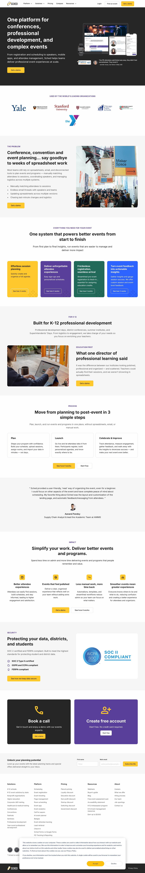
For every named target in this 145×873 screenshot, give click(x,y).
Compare (59, 3)
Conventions (11, 812)
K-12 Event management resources (97, 810)
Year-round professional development (16, 826)
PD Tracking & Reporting (43, 835)
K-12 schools (11, 789)
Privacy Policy (133, 868)
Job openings (120, 802)
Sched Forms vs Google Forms (45, 832)
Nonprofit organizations (16, 796)
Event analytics (39, 809)
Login (99, 4)
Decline (113, 864)
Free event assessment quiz (98, 799)
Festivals (10, 815)
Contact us (119, 806)
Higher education (13, 799)
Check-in (37, 829)
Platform (26, 3)
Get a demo (127, 4)
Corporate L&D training (15, 802)
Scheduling (38, 789)
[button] (28, 3)
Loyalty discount (67, 792)
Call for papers (39, 812)
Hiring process (120, 796)
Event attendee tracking (43, 822)
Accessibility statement (96, 802)
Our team (118, 799)
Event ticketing (39, 796)
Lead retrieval (39, 825)
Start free (84, 466)
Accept (95, 864)
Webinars (91, 789)
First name (80, 759)
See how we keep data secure (23, 678)
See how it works (19, 291)
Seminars (10, 819)
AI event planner (40, 815)
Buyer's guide (93, 792)
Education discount (68, 796)
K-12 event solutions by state (18, 792)
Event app (38, 806)
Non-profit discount (68, 799)
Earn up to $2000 (94, 814)
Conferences (12, 809)
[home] (12, 4)
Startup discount (67, 802)
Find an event (112, 4)
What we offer (120, 792)
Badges (37, 819)
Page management (41, 799)
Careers (117, 789)
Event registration (40, 792)
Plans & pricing (66, 789)
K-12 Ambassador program (98, 806)
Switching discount (68, 806)
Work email (103, 759)
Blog (89, 796)
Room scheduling (40, 802)
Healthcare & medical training (18, 806)
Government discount (69, 809)
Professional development (16, 822)
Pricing (50, 3)
